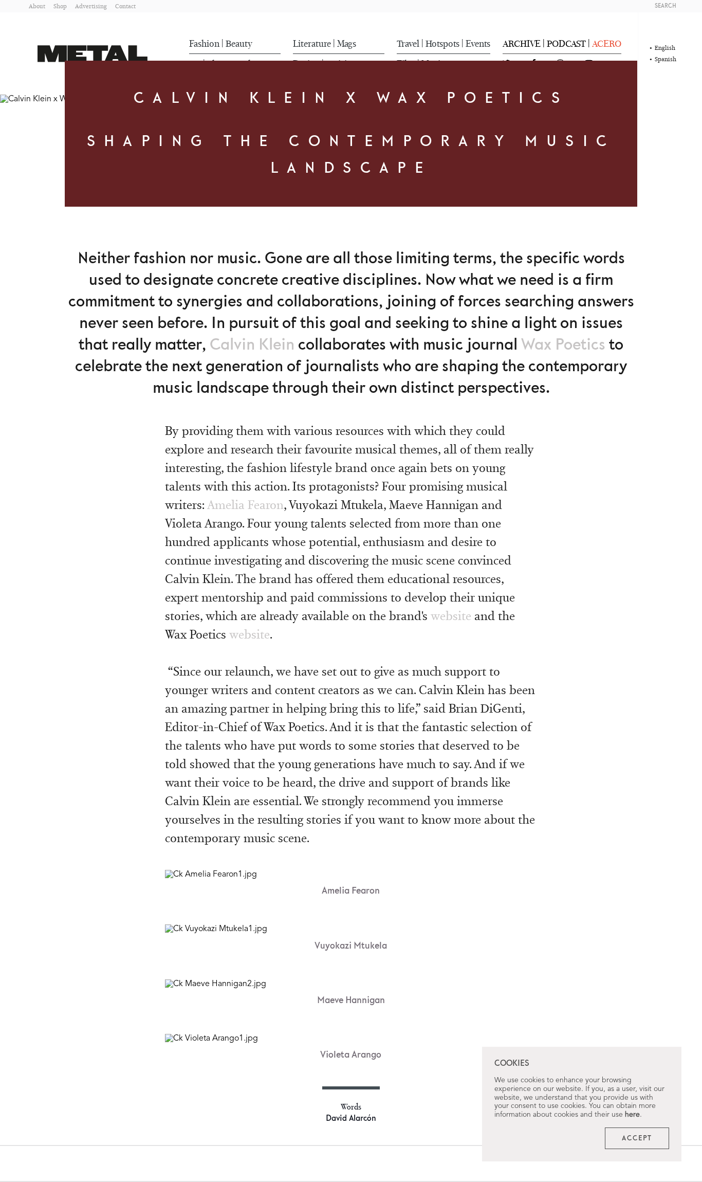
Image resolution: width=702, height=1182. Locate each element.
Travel (408, 43)
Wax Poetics (563, 345)
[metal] (92, 54)
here (632, 1114)
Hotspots (442, 43)
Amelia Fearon (245, 504)
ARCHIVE (522, 43)
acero (606, 43)
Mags (346, 43)
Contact (125, 6)
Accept (637, 1138)
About (37, 6)
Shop (60, 6)
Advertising (91, 6)
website (451, 615)
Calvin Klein (252, 345)
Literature (312, 43)
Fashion (204, 43)
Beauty (239, 43)
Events (478, 43)
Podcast (566, 43)
